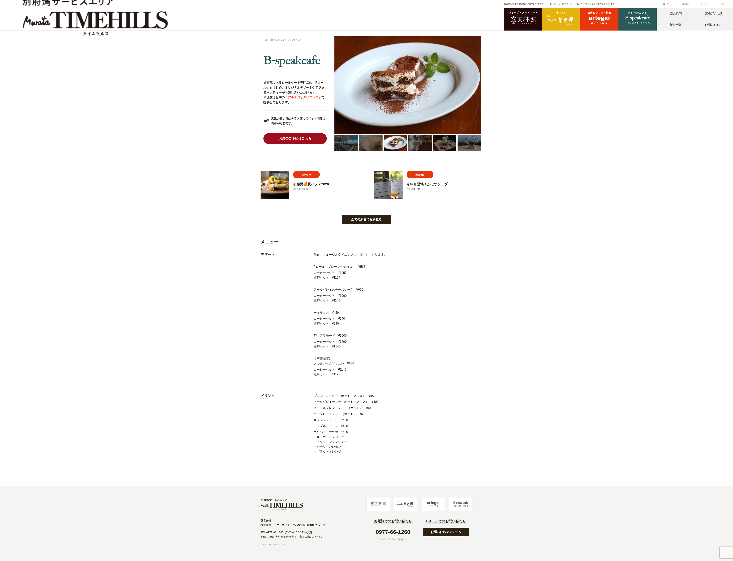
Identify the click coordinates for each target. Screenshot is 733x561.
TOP (266, 40)
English (685, 4)
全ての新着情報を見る (366, 219)
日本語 (666, 4)
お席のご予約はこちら (295, 138)
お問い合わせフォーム (446, 532)
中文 (723, 4)
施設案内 (676, 13)
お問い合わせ (714, 25)
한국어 (704, 4)
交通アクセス (714, 13)
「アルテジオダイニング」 (303, 97)
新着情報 (676, 25)
